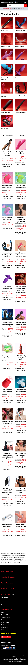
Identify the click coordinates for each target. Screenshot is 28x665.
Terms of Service (5, 617)
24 (20, 548)
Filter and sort (9, 135)
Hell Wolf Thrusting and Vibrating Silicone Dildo (20, 357)
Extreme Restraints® (19, 659)
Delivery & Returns (6, 615)
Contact (3, 619)
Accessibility (4, 627)
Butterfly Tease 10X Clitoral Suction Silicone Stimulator (20, 254)
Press (2, 629)
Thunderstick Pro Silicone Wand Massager (7, 153)
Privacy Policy (5, 622)
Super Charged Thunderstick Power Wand (20, 490)
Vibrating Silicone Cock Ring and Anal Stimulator (7, 254)
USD (16, 2)
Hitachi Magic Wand (20, 421)
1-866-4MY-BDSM (6, 609)
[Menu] (2, 5)
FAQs (2, 612)
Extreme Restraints (11, 655)
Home (2, 11)
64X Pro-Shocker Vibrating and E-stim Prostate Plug (7, 324)
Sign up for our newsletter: (8, 633)
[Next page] (24, 548)
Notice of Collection (6, 624)
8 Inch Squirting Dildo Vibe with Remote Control (20, 455)
